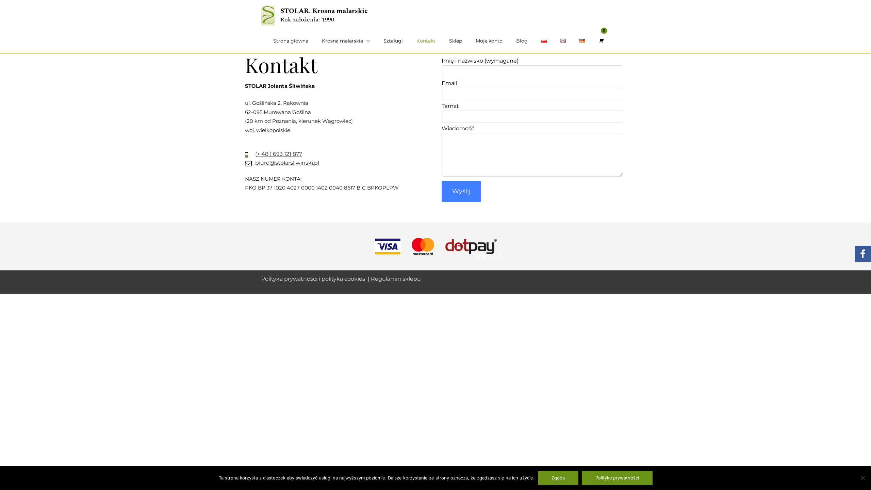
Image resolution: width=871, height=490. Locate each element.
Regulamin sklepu (396, 279)
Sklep (455, 41)
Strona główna (290, 41)
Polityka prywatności (617, 477)
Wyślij (461, 191)
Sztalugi (393, 41)
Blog (522, 41)
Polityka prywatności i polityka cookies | (316, 279)
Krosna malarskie (342, 41)
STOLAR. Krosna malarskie (324, 11)
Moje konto (489, 41)
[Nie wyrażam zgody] (862, 477)
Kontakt (426, 41)
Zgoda (558, 477)
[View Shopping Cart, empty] (600, 40)
